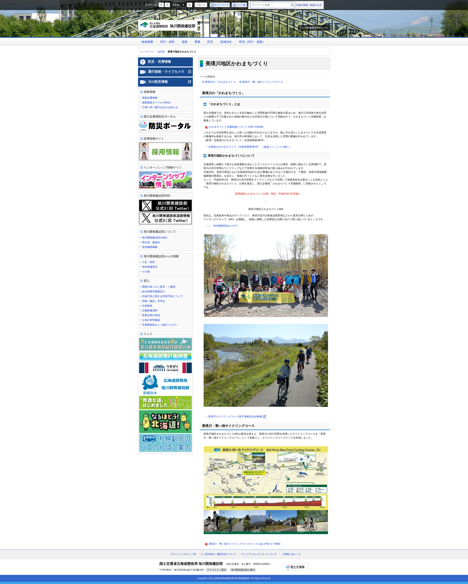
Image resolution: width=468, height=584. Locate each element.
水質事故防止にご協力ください (160, 324)
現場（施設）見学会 (153, 300)
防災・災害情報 (159, 61)
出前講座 (147, 305)
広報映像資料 (149, 310)
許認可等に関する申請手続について (162, 296)
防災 (210, 41)
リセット (201, 4)
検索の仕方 (316, 5)
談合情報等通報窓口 (153, 291)
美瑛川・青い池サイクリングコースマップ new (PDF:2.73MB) (244, 543)
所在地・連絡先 (151, 242)
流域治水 (226, 41)
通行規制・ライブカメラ (169, 73)
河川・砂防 (167, 41)
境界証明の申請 (151, 315)
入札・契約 (148, 262)
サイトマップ (221, 4)
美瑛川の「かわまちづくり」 (221, 81)
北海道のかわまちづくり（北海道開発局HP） (250, 146)
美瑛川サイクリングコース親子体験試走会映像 (236, 416)
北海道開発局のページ (316, 27)
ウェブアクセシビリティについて (259, 554)
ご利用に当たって (291, 554)
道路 (184, 41)
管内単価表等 (149, 266)
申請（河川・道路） (252, 41)
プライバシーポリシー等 (183, 554)
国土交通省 (295, 567)
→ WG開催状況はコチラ (223, 225)
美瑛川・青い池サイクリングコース (262, 81)
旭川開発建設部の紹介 (155, 237)
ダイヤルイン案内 (216, 569)
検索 (292, 5)
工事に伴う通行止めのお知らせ (160, 107)
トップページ (147, 51)
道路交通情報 (149, 97)
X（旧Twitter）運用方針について (218, 554)
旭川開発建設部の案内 (243, 569)
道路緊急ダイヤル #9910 (156, 102)
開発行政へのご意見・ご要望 (158, 286)
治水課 (161, 51)
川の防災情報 (169, 83)
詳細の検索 (302, 5)
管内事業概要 (149, 247)
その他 (146, 271)
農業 (197, 41)
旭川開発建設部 (168, 27)
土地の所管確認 (151, 319)
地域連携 (147, 41)
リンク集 (241, 4)
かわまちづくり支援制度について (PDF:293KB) (236, 126)
